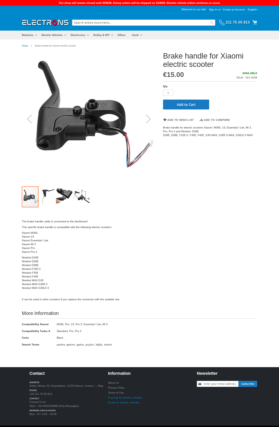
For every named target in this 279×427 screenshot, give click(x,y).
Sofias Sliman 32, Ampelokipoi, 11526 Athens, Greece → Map (66, 385)
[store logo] (45, 22)
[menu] (139, 35)
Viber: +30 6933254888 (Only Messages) (54, 405)
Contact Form (37, 401)
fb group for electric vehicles (125, 397)
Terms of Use (116, 392)
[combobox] (143, 23)
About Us (113, 382)
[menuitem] (28, 35)
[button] (253, 10)
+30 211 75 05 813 (40, 393)
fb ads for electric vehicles (123, 402)
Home (25, 45)
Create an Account (234, 9)
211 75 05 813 (238, 22)
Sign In (213, 9)
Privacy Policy (116, 387)
